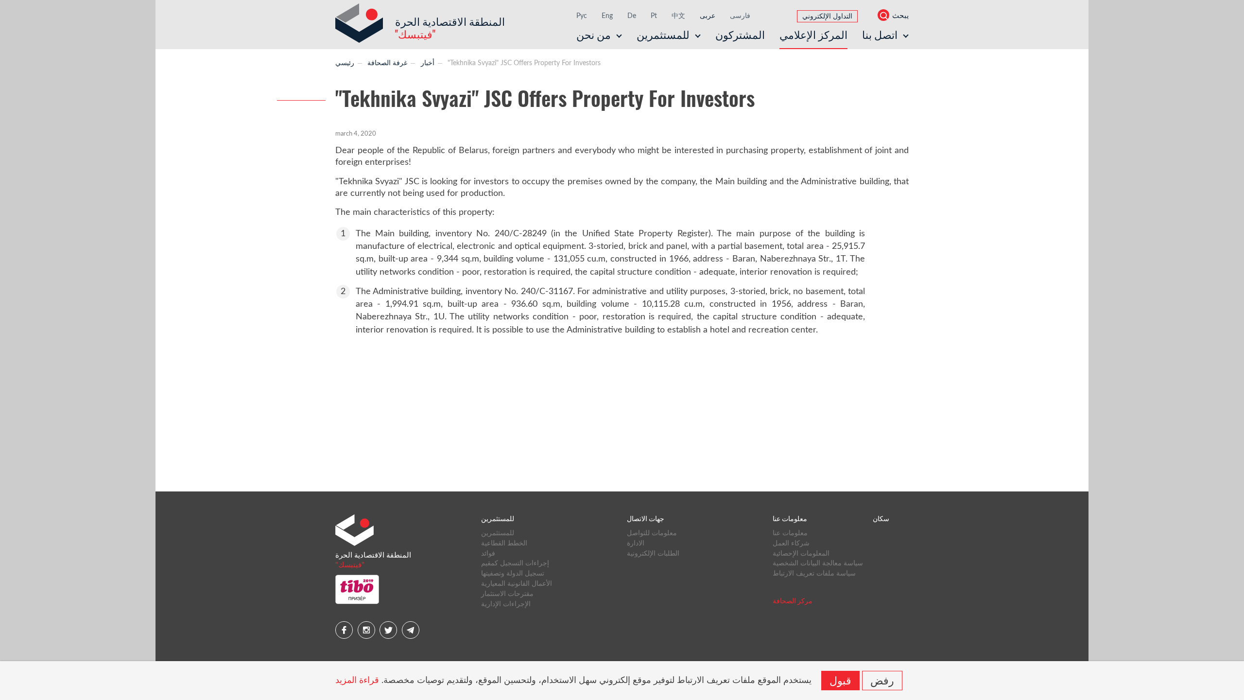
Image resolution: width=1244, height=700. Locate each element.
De (631, 16)
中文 (678, 16)
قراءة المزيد (357, 680)
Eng (607, 16)
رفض (882, 679)
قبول (840, 679)
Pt (654, 16)
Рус (581, 16)
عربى (707, 16)
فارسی (740, 16)
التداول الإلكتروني (827, 16)
